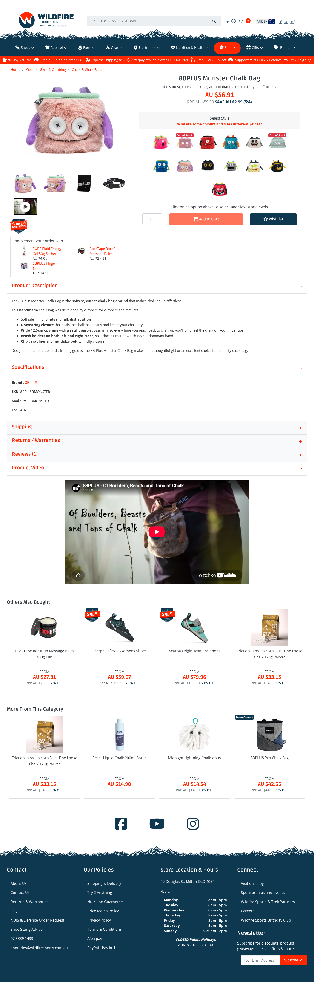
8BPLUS (31, 382)
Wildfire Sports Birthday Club (266, 920)
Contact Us (20, 892)
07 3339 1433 (22, 938)
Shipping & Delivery (104, 883)
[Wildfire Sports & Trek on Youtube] (292, 21)
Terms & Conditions (104, 929)
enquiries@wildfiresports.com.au (39, 947)
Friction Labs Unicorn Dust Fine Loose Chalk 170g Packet (269, 654)
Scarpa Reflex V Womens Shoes (119, 650)
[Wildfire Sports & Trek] (46, 20)
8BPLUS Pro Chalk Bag (270, 757)
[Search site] (214, 21)
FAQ (14, 910)
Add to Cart (208, 219)
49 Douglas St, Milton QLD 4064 (187, 881)
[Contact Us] (228, 21)
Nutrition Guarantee (105, 901)
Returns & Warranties (29, 901)
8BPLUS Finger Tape (44, 266)
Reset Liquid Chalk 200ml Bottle (119, 757)
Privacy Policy (99, 920)
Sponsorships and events (263, 892)
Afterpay (94, 938)
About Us (19, 883)
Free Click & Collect (211, 60)
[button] (273, 219)
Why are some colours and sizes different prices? (219, 124)
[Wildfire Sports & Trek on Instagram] (286, 21)
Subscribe (291, 960)
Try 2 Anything (300, 60)
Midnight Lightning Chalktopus (194, 757)
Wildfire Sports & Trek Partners (268, 901)
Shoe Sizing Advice (27, 929)
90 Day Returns (19, 60)
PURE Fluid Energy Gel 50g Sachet (47, 251)
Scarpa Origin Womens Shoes (194, 650)
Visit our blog (252, 883)
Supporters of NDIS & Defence (258, 60)
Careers (247, 910)
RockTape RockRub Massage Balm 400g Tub (105, 253)
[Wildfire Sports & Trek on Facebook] (280, 21)
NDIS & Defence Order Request (37, 920)
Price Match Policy (103, 910)
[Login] (234, 21)
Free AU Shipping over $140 (62, 60)
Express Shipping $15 (108, 60)
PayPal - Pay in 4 (101, 947)
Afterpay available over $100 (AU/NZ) (159, 60)
